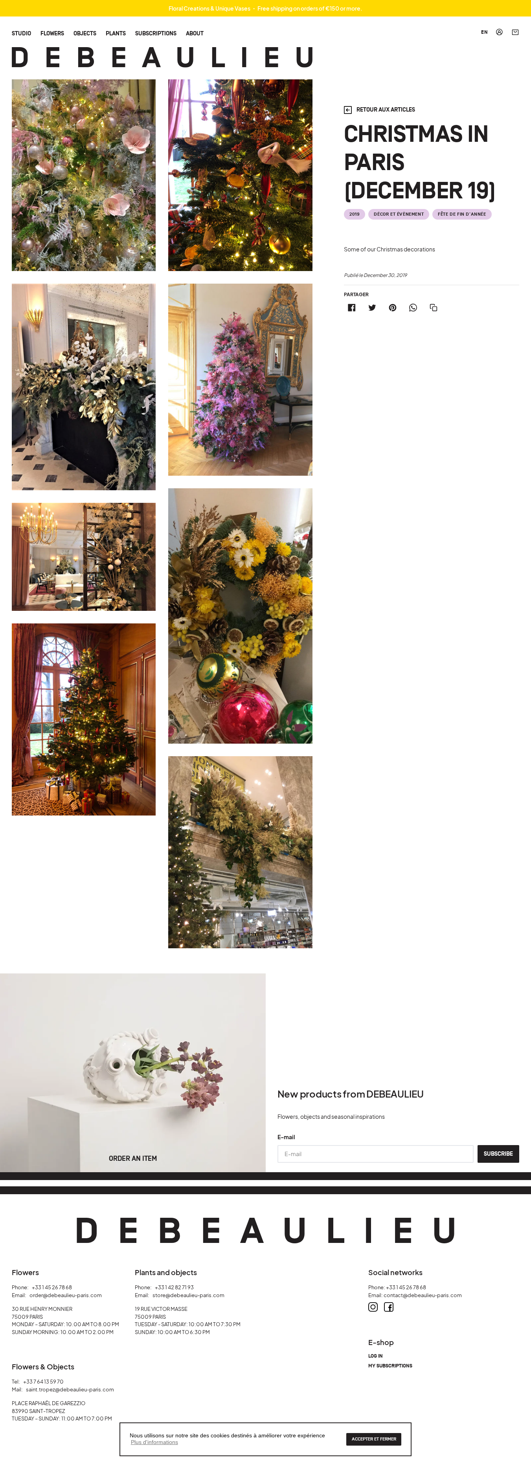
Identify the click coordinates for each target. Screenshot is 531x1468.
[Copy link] (433, 307)
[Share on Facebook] (352, 307)
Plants (116, 33)
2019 (354, 214)
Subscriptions (155, 33)
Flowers (52, 33)
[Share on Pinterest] (393, 307)
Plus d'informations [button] (154, 1442)
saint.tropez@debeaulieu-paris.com (70, 1389)
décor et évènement (399, 214)
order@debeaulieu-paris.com (65, 1295)
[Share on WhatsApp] (413, 307)
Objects (84, 33)
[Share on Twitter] (372, 307)
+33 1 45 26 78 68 (52, 1287)
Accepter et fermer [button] (374, 1439)
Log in (375, 1356)
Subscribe (498, 1154)
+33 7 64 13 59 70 (43, 1381)
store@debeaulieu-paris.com (188, 1295)
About (195, 33)
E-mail (286, 1136)
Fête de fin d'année (462, 214)
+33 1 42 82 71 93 (174, 1287)
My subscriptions (390, 1366)
